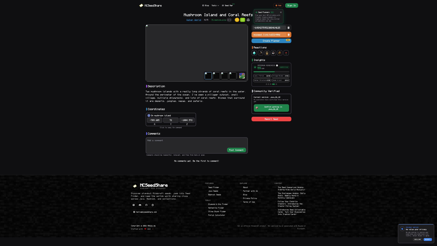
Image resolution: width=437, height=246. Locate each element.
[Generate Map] (242, 75)
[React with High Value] (254, 53)
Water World (194, 20)
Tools (214, 5)
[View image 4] (232, 75)
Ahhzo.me (152, 226)
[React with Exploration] (273, 53)
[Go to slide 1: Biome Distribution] (266, 84)
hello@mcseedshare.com (146, 212)
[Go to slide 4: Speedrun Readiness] (273, 84)
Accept (428, 239)
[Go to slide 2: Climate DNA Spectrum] (268, 84)
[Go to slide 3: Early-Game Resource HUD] (270, 84)
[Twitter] (133, 205)
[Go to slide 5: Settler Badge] (276, 84)
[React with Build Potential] (267, 53)
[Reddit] (152, 205)
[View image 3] (224, 75)
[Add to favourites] (237, 20)
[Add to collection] (242, 20)
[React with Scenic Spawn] (286, 53)
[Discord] (139, 205)
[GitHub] (146, 205)
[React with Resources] (260, 53)
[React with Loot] (279, 53)
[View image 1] (208, 75)
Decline (418, 239)
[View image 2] (216, 75)
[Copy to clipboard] (288, 27)
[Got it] (280, 12)
